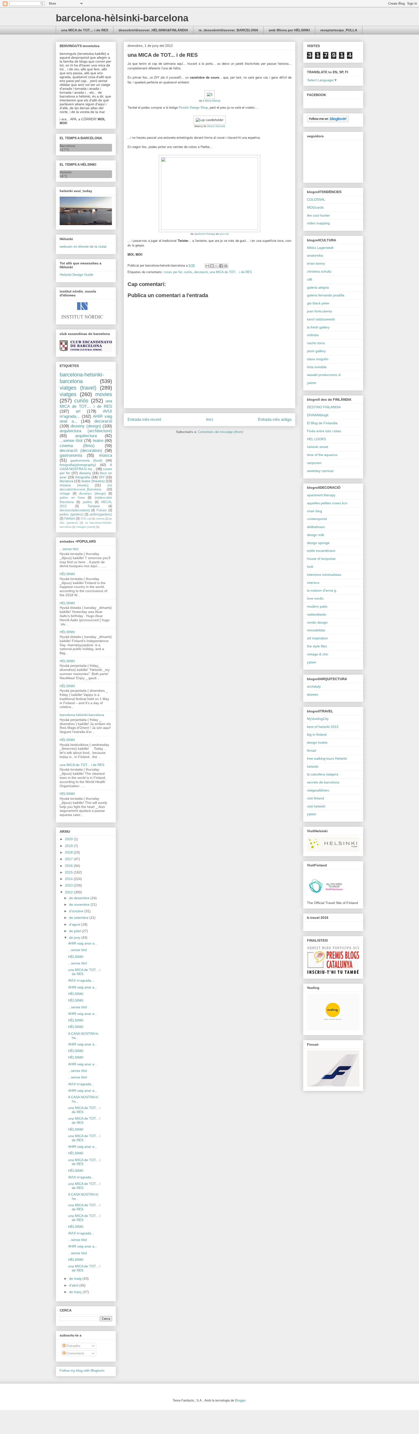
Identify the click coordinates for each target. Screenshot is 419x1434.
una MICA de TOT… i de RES (84, 30)
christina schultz (319, 271)
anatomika (315, 255)
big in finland (316, 734)
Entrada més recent (144, 419)
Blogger (240, 1400)
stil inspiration (317, 638)
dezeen (312, 694)
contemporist (317, 519)
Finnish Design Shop (193, 107)
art (78, 411)
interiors (313, 583)
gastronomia (71, 455)
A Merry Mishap (211, 100)
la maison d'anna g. (322, 590)
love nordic (315, 598)
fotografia (82, 477)
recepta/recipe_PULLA (338, 30)
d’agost (75, 924)
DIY (102, 477)
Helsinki (66, 172)
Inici (209, 419)
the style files (317, 646)
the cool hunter (318, 215)
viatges (68, 394)
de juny (75, 937)
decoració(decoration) (75, 510)
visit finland (315, 798)
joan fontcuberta (319, 311)
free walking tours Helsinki (327, 758)
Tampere (94, 506)
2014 (69, 879)
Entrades (72, 1346)
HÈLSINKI (67, 574)
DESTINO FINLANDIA (324, 407)
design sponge (318, 543)
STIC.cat (86, 518)
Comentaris (74, 1353)
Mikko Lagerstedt (320, 248)
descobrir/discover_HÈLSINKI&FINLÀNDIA (153, 30)
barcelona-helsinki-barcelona (82, 378)
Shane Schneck (216, 126)
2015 (69, 872)
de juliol (75, 931)
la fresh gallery (318, 327)
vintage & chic (317, 654)
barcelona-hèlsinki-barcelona (122, 18)
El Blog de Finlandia (322, 423)
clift (309, 279)
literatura (66, 481)
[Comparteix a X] (216, 265)
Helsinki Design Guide (76, 275)
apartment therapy (204, 234)
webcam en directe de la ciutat (83, 246)
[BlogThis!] (212, 265)
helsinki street (317, 447)
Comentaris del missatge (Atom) (220, 432)
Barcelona (67, 146)
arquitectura (86, 435)
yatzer (311, 383)
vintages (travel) (85, 526)
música (105, 455)
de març (76, 1292)
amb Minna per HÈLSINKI (289, 30)
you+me (224, 234)
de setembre (79, 918)
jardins (87, 502)
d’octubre (76, 911)
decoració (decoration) (81, 450)
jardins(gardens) (101, 514)
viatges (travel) (78, 388)
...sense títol (71, 440)
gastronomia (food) (86, 460)
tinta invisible (317, 367)
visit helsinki (316, 806)
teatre (98, 440)
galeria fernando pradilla (325, 295)
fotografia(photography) (78, 465)
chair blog (314, 511)
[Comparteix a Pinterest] (225, 265)
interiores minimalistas (324, 575)
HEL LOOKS (316, 439)
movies (103, 394)
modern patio (317, 606)
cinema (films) (77, 445)
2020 (69, 839)
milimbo (313, 335)
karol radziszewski (321, 319)
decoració (201, 272)
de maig (75, 1278)
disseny (85, 473)
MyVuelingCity (318, 719)
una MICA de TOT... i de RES (82, 765)
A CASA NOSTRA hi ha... (86, 467)
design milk (315, 535)
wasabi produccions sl (324, 375)
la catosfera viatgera (322, 774)
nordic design (317, 622)
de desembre (79, 898)
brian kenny (316, 263)
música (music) (74, 485)
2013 (69, 885)
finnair (311, 750)
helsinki (312, 766)
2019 (69, 846)
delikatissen (316, 527)
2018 (69, 852)
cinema (100, 518)
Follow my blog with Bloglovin (82, 1370)
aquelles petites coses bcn (327, 503)
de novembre (79, 904)
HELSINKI (67, 603)
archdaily (314, 686)
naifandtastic (316, 614)
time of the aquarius (322, 455)
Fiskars (102, 510)
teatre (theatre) (93, 481)
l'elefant (69, 518)
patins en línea (72, 497)
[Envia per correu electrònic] (207, 265)
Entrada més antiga (274, 419)
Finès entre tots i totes (324, 431)
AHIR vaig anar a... (82, 943)
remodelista (316, 630)
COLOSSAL (316, 199)
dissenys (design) (92, 493)
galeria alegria (318, 287)
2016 (69, 866)
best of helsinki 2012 (322, 727)
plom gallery (316, 351)
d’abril (74, 1285)
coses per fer (173, 272)
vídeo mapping (318, 223)
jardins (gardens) (71, 514)
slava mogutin (317, 359)
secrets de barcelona (323, 782)
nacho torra (316, 343)
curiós (188, 272)
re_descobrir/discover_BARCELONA (228, 30)
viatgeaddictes (318, 790)
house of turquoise (321, 559)
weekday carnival (320, 471)
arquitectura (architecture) (86, 431)
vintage (65, 493)
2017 (69, 859)
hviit (310, 567)
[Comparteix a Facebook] (221, 265)
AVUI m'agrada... (81, 980)
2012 (69, 892)
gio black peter (318, 303)
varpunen (314, 463)
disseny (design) (86, 426)
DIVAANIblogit (317, 415)
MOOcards (315, 207)
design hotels (317, 742)
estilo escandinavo (321, 551)
